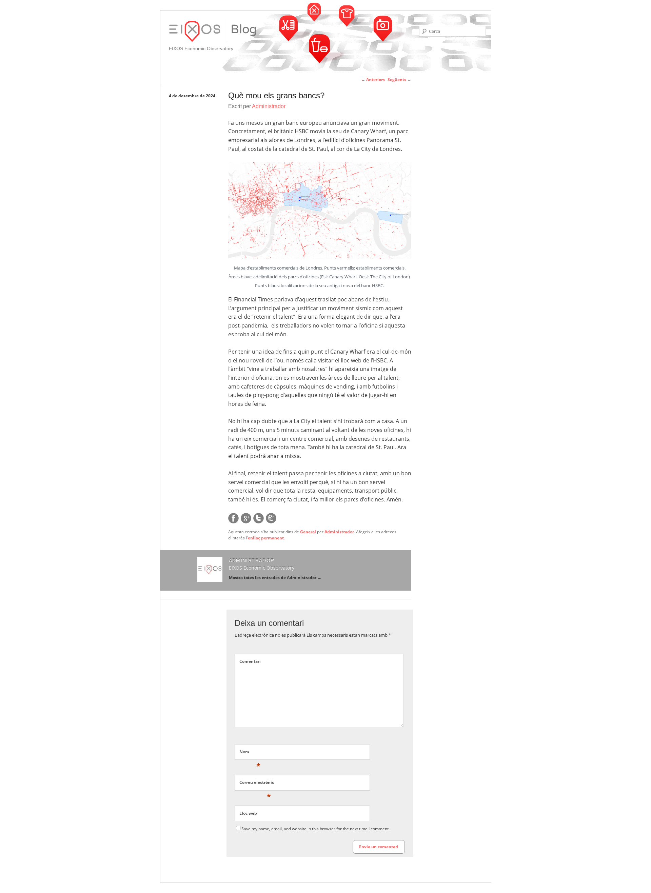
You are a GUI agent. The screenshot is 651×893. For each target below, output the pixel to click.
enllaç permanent (266, 538)
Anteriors (373, 79)
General (308, 532)
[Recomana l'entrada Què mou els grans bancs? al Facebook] (233, 522)
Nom (249, 753)
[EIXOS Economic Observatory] (243, 30)
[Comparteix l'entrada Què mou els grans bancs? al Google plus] (246, 522)
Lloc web (248, 813)
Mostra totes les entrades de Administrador (275, 577)
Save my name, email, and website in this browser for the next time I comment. (315, 829)
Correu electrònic (256, 783)
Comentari (250, 661)
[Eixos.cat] (197, 32)
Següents (399, 79)
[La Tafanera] (271, 522)
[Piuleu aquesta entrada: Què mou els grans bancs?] (258, 522)
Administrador (268, 106)
